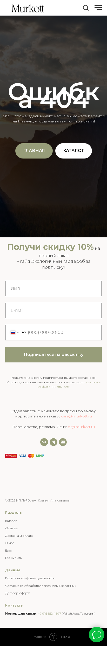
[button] (86, 7)
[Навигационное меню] (98, 7)
